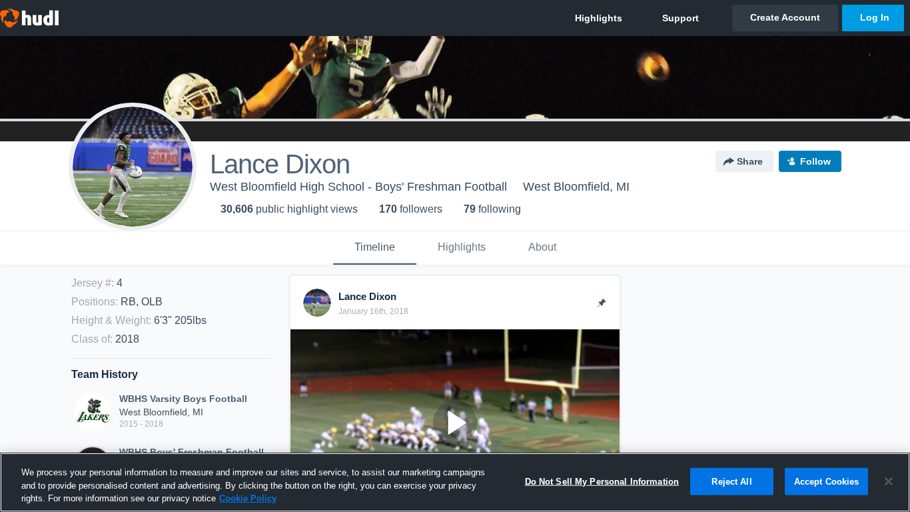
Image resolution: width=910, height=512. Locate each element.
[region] (455, 482)
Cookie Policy (247, 498)
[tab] (374, 248)
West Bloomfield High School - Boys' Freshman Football (358, 186)
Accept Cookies (826, 481)
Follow (815, 161)
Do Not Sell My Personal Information (602, 481)
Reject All (731, 481)
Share (750, 161)
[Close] (888, 481)
